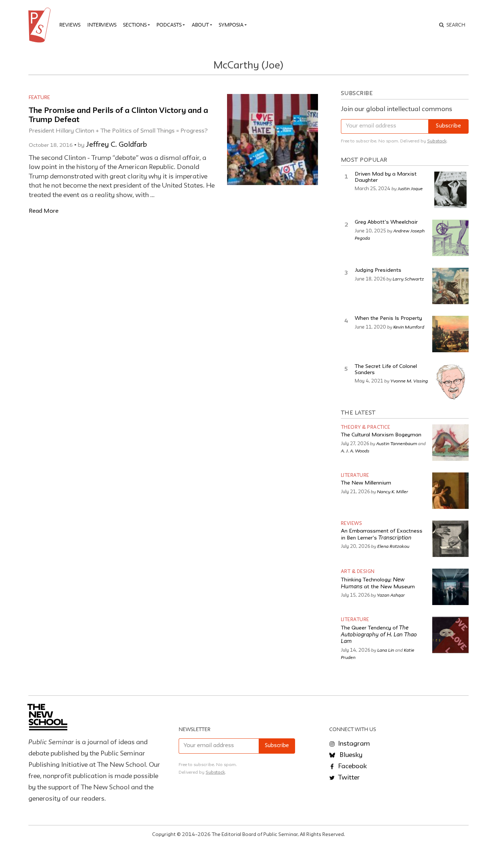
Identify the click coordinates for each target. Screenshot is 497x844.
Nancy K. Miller (392, 491)
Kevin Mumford (408, 326)
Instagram (353, 744)
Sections (135, 25)
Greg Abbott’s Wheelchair (386, 222)
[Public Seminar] (40, 25)
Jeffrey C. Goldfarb (116, 145)
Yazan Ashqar (391, 594)
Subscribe (448, 126)
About (200, 25)
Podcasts (169, 25)
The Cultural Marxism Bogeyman (381, 435)
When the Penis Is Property (388, 318)
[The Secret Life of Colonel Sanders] (450, 382)
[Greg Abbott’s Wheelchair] (450, 238)
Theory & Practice (365, 427)
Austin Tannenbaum (396, 443)
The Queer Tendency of (379, 635)
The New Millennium (366, 483)
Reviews (69, 25)
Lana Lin (385, 649)
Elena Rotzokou (393, 546)
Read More (44, 211)
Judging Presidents (378, 270)
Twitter (348, 778)
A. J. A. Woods (355, 450)
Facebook (352, 766)
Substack (436, 141)
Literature (355, 476)
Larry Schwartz (408, 278)
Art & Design (358, 572)
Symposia (231, 25)
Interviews (101, 25)
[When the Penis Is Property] (450, 334)
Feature (39, 97)
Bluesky (350, 755)
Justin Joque (410, 188)
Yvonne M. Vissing (409, 380)
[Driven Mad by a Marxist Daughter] (450, 190)
